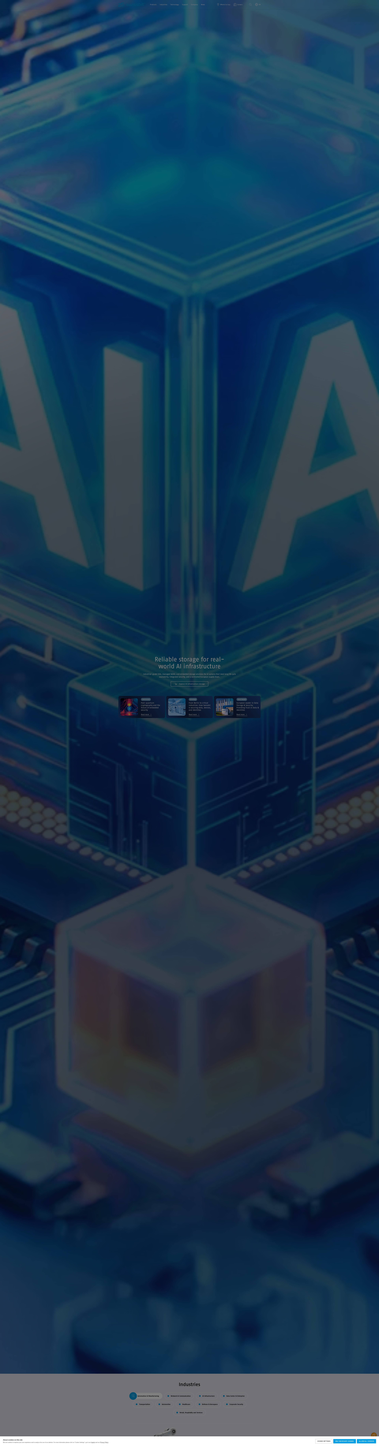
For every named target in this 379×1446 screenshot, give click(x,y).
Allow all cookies (366, 1441)
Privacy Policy (104, 1442)
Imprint (93, 1442)
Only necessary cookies (344, 1441)
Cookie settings (323, 1441)
